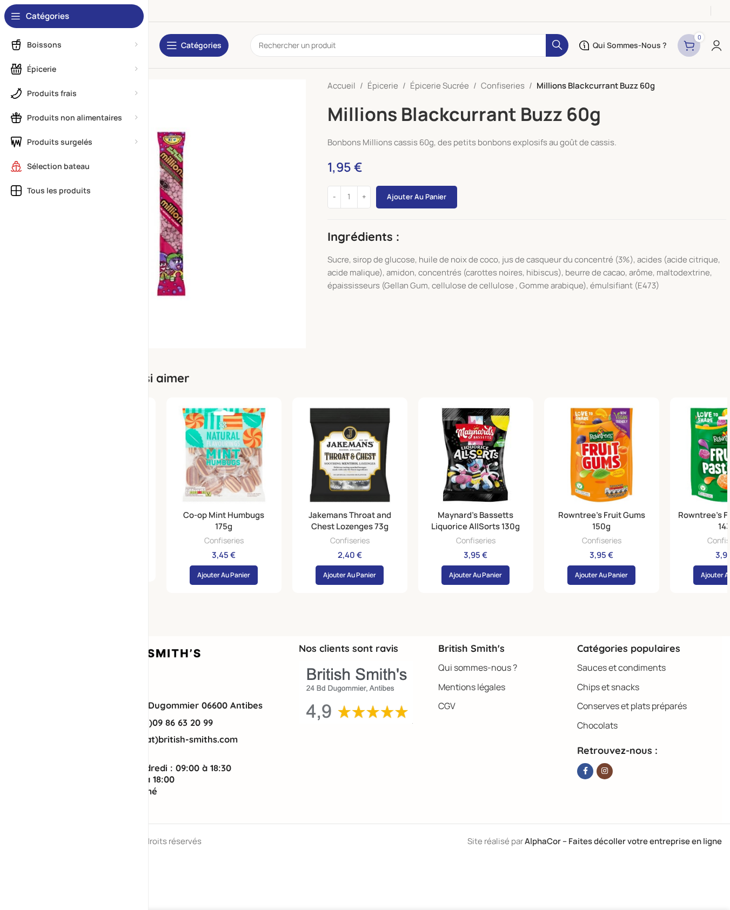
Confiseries (503, 85)
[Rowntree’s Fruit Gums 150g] (601, 455)
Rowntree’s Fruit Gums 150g (601, 520)
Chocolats (597, 725)
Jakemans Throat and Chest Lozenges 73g (350, 520)
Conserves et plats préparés (632, 706)
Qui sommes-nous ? (477, 667)
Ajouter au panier (416, 196)
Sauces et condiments (621, 667)
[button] (224, 575)
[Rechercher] (557, 45)
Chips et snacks (608, 687)
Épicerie (382, 85)
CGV (447, 706)
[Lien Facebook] (585, 771)
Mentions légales (471, 687)
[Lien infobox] (172, 705)
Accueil (341, 85)
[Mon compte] (716, 45)
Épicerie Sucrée (439, 85)
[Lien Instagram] (605, 771)
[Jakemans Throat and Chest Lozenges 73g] (349, 455)
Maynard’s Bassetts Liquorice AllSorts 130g (475, 520)
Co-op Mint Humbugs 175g (223, 520)
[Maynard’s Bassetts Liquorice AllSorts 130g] (475, 455)
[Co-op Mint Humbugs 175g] (224, 455)
